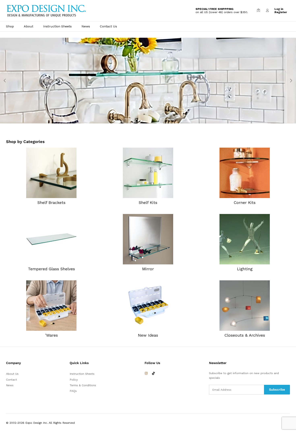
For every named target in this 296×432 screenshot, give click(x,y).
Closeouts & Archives (245, 335)
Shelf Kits (148, 202)
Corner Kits (245, 202)
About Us (12, 373)
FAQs (73, 390)
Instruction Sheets (57, 26)
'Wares (51, 335)
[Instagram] (146, 373)
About (28, 26)
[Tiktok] (153, 373)
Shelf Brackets (51, 202)
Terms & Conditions (83, 385)
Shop (10, 26)
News (86, 26)
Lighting (245, 268)
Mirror (148, 268)
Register (280, 12)
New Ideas (148, 335)
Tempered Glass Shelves (51, 268)
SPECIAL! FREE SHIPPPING (214, 8)
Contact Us (108, 26)
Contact (11, 379)
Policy (74, 379)
